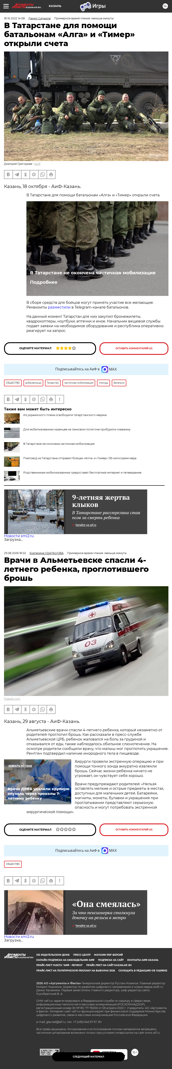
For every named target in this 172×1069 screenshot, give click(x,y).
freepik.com (12, 698)
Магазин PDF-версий (108, 954)
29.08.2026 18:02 (15, 553)
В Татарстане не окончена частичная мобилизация (93, 272)
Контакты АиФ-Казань (142, 960)
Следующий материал (88, 1056)
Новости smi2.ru (19, 536)
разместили (59, 307)
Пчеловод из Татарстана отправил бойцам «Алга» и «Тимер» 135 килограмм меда (79, 458)
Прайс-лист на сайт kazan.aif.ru (109, 965)
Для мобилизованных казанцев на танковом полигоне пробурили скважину (77, 429)
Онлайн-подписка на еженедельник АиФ (65, 960)
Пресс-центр (81, 954)
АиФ (37, 163)
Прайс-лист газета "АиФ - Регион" (59, 965)
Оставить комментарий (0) (134, 348)
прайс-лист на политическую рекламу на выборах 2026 (75, 970)
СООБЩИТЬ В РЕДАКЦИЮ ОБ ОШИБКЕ (142, 970)
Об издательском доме (53, 954)
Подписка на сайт (111, 960)
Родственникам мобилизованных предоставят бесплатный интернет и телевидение (82, 472)
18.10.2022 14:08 (14, 18)
